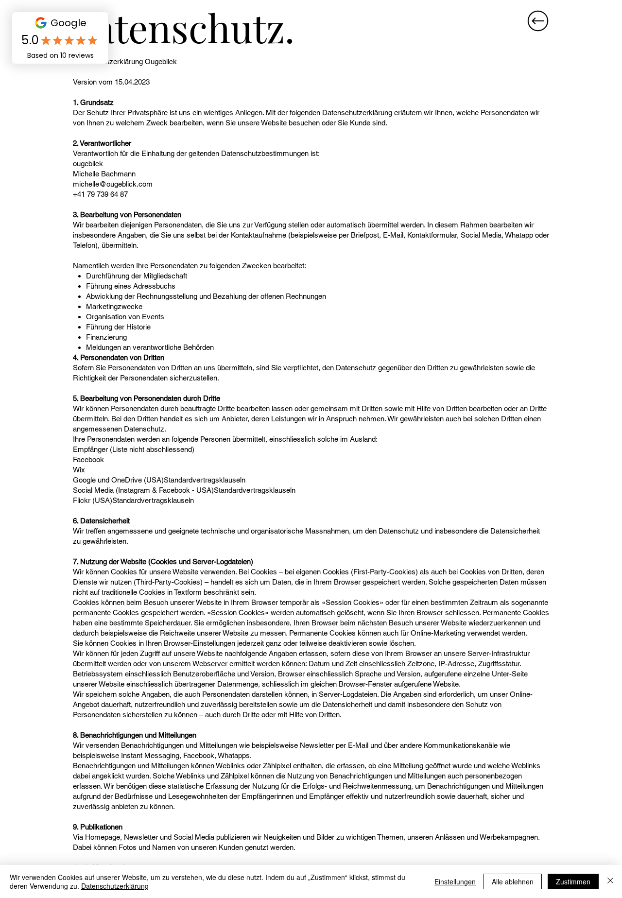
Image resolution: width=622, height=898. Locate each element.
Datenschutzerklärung (115, 886)
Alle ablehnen (513, 881)
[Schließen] (610, 881)
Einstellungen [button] (455, 881)
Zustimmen (573, 881)
